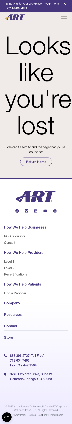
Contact (10, 326)
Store (8, 337)
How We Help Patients (22, 284)
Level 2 (9, 268)
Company (12, 303)
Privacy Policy (19, 414)
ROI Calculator (14, 236)
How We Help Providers (23, 252)
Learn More (19, 7)
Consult (9, 243)
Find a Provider (15, 293)
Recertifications (15, 274)
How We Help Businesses (25, 227)
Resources (13, 314)
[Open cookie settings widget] (7, 417)
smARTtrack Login (53, 414)
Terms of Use (35, 414)
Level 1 (9, 261)
